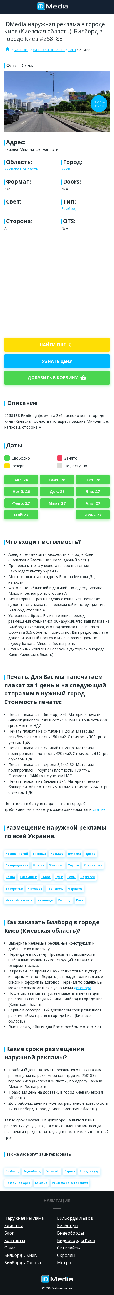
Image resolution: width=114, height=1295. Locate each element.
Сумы (71, 877)
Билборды (67, 1225)
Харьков (57, 854)
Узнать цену (57, 361)
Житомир (56, 865)
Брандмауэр (89, 1171)
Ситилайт (52, 1171)
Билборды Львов (75, 1218)
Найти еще (57, 345)
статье (99, 809)
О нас (9, 1248)
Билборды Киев (20, 1255)
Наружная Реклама (24, 1218)
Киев (72, 50)
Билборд (21, 50)
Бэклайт (41, 1183)
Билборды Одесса (22, 1263)
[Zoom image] (57, 101)
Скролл (70, 1171)
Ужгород (64, 900)
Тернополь (55, 889)
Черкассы (87, 877)
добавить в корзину (57, 378)
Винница (39, 854)
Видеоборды (70, 1233)
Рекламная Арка (18, 1183)
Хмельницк (28, 877)
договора (82, 987)
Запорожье (14, 889)
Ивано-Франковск (19, 900)
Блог (9, 1233)
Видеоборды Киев (76, 1240)
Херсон (73, 865)
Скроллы (66, 1255)
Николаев (35, 889)
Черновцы (45, 900)
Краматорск (93, 865)
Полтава (74, 854)
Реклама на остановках (70, 1183)
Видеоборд (32, 1171)
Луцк (59, 877)
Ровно (10, 877)
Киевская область (49, 50)
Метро (64, 1263)
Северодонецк (17, 865)
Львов (46, 877)
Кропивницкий (17, 854)
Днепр (90, 854)
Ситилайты (68, 1248)
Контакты (14, 1240)
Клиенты (13, 1225)
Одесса (38, 865)
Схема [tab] (28, 65)
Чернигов (75, 889)
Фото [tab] (11, 65)
